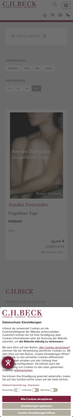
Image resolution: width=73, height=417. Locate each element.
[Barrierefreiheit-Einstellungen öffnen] (8, 362)
